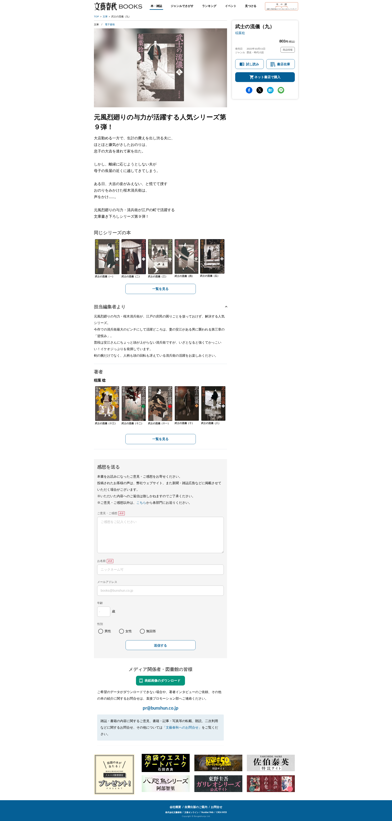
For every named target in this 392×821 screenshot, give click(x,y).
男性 (108, 631)
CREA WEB (221, 812)
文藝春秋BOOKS (118, 6)
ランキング (209, 6)
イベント (230, 6)
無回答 (151, 631)
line (281, 90)
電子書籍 (110, 24)
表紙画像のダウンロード (162, 680)
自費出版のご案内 (196, 807)
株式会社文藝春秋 (173, 812)
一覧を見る (160, 289)
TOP (96, 16)
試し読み (252, 64)
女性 (128, 631)
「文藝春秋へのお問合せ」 (182, 727)
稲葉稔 (240, 33)
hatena (270, 90)
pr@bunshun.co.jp (160, 708)
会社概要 (175, 807)
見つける (250, 6)
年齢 (100, 603)
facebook (249, 90)
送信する (160, 645)
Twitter (259, 90)
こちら (141, 502)
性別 (100, 624)
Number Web (207, 812)
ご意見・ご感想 (107, 513)
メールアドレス (107, 582)
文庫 (105, 16)
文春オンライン (191, 812)
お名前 (101, 561)
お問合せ (216, 807)
